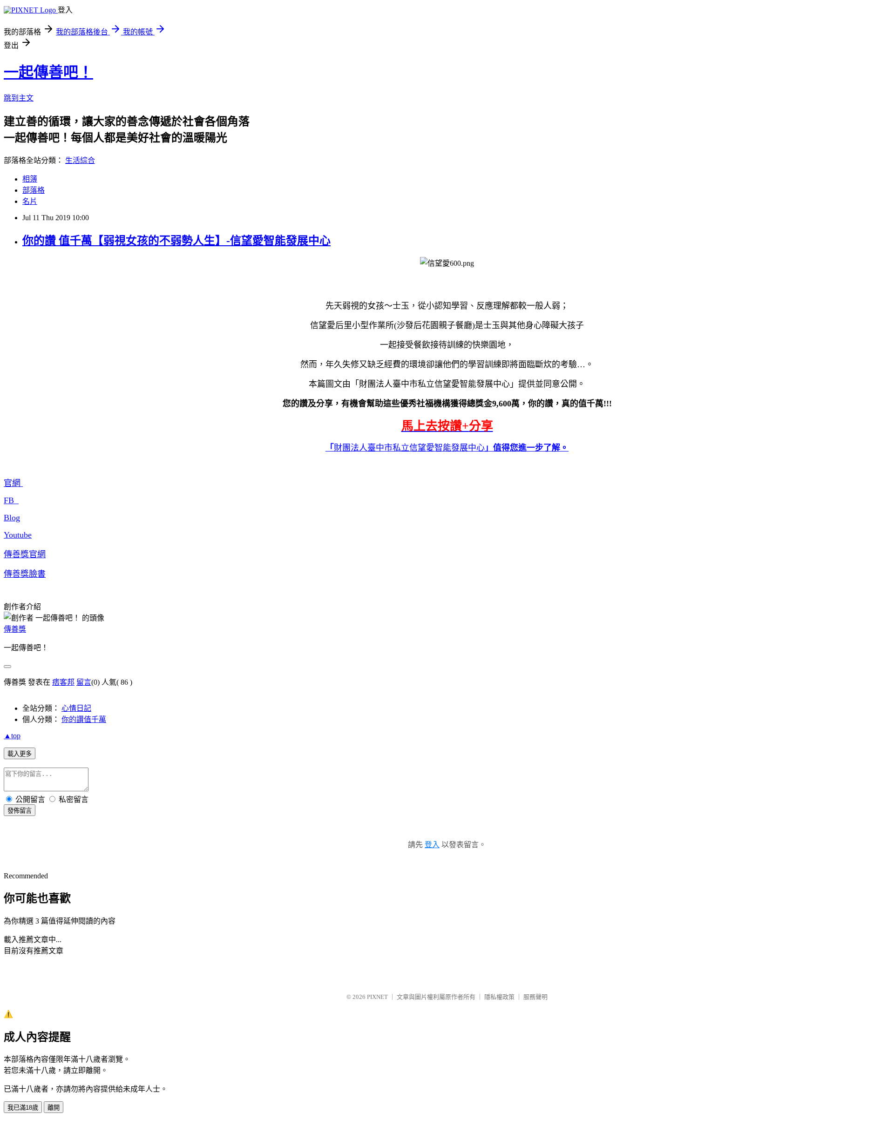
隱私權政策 (499, 996)
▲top (12, 736)
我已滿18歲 (22, 1107)
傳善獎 (15, 629)
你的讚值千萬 (83, 719)
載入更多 (19, 753)
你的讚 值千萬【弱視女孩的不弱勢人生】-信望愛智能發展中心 (176, 241)
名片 (29, 201)
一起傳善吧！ (48, 72)
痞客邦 (63, 682)
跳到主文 (19, 98)
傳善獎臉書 (25, 574)
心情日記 (76, 708)
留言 (83, 682)
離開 (53, 1107)
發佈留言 (19, 810)
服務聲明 (535, 996)
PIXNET (377, 996)
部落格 (33, 190)
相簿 (29, 179)
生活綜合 (80, 160)
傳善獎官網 (25, 554)
